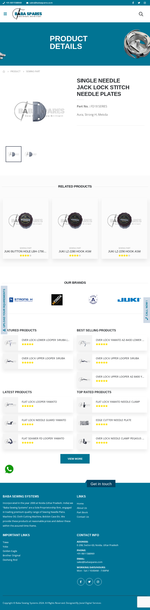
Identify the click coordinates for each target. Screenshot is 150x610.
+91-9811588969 (14, 2)
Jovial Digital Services (90, 602)
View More (75, 458)
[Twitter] (89, 581)
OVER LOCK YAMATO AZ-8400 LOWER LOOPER (120, 340)
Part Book (82, 512)
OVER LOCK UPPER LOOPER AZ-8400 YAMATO (120, 376)
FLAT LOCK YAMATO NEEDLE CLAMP (118, 401)
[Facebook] (81, 581)
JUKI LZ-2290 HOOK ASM (124, 251)
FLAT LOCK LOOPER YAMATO (39, 401)
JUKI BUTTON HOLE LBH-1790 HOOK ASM (25, 251)
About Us (82, 508)
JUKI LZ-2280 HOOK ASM (75, 251)
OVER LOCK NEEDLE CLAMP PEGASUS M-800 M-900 (120, 438)
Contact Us (83, 516)
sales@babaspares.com (41, 2)
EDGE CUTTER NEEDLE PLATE (113, 420)
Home (80, 503)
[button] (141, 14)
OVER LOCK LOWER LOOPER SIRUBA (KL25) (46, 340)
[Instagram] (98, 581)
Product (15, 71)
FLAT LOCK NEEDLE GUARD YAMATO (44, 420)
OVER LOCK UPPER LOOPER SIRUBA (43, 358)
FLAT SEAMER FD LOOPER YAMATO (43, 438)
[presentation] (11, 111)
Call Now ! (146, 308)
